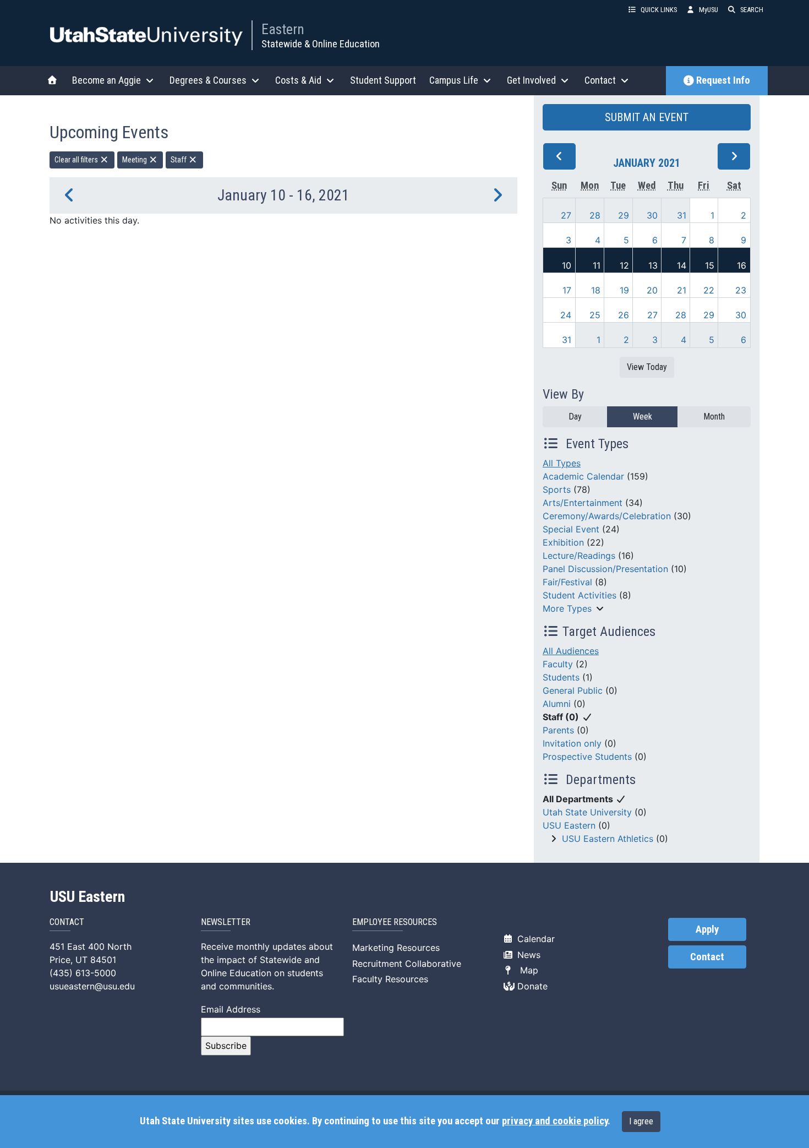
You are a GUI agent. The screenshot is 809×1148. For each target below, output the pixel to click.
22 (708, 290)
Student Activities (579, 595)
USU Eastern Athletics (607, 838)
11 (596, 265)
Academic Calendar (583, 476)
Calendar (535, 938)
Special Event (571, 529)
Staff (179, 159)
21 (681, 290)
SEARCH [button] (751, 10)
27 (566, 215)
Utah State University (587, 812)
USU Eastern (569, 825)
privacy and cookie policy (555, 1121)
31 (681, 215)
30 (652, 215)
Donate (531, 986)
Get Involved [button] (531, 80)
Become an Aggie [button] (106, 80)
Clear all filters (77, 159)
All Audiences (571, 650)
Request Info (723, 80)
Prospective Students (587, 756)
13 (653, 265)
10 (566, 265)
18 (595, 290)
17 (566, 290)
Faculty (558, 664)
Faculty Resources (390, 978)
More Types (567, 608)
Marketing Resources (396, 947)
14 (681, 265)
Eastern (282, 29)
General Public (573, 690)
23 (740, 290)
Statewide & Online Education (320, 44)
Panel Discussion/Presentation (605, 568)
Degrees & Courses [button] (208, 80)
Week (642, 416)
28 (594, 215)
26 (623, 314)
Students (561, 677)
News (527, 954)
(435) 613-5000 (83, 972)
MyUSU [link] (708, 10)
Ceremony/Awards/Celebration (607, 515)
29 (623, 215)
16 (741, 265)
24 (565, 314)
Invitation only (572, 743)
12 (624, 265)
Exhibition (563, 542)
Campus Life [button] (453, 80)
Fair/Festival (567, 581)
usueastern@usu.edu (92, 986)
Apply (707, 929)
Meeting (135, 159)
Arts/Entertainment (582, 502)
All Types (562, 463)
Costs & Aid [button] (298, 80)
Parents (558, 730)
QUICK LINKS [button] (659, 10)
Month (714, 416)
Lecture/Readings (579, 555)
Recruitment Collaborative (406, 963)
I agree (641, 1121)
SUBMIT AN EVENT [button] (646, 117)
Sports (557, 489)
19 (624, 290)
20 (652, 290)
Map (526, 970)
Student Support (383, 80)
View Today (647, 367)
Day (575, 416)
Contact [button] (600, 80)
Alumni (557, 703)
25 (594, 314)
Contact (707, 957)
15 (709, 265)
